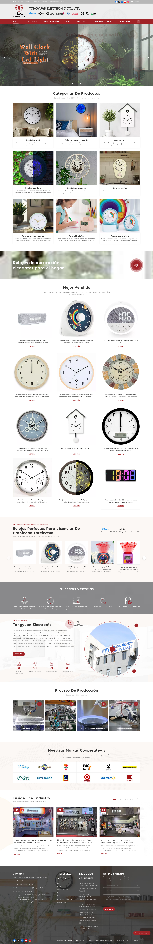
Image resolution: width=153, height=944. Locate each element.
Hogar (16, 21)
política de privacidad (133, 940)
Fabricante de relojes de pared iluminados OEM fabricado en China (87, 912)
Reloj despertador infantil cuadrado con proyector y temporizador (128, 568)
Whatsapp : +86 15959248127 (25, 891)
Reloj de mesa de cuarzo (33, 236)
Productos (31, 21)
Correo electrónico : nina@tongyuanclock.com (50, 1)
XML (124, 940)
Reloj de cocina (120, 188)
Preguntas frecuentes (101, 21)
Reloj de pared (33, 140)
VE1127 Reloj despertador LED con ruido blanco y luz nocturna (121, 342)
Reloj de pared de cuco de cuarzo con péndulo (76, 448)
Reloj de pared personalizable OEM (85, 895)
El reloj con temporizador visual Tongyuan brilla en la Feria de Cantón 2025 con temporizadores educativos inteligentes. (33, 842)
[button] (72, 83)
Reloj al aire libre (33, 188)
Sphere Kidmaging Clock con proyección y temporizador (102, 568)
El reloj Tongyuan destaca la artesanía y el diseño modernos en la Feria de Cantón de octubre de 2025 (74, 841)
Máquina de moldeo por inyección (60, 728)
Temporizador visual (120, 236)
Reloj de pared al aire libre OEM (88, 922)
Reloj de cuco (120, 140)
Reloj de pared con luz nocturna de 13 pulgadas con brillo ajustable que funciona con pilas (76, 501)
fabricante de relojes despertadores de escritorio (88, 884)
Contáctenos (124, 21)
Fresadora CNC (28, 728)
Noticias (81, 21)
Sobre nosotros (51, 21)
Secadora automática (124, 728)
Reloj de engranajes (76, 188)
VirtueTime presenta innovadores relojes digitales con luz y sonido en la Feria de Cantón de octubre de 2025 (117, 842)
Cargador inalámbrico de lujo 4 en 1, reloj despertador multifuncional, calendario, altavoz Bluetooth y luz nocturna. (32, 342)
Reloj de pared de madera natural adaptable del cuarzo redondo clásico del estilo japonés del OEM (88, 903)
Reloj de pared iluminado (76, 140)
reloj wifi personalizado (87, 917)
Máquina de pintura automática (93, 728)
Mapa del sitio (117, 940)
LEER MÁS (32, 346)
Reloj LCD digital (76, 236)
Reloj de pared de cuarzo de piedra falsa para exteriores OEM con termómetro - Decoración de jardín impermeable (121, 396)
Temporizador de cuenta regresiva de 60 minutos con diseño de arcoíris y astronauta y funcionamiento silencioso (76, 342)
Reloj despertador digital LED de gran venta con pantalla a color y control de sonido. (121, 501)
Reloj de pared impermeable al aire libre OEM (88, 927)
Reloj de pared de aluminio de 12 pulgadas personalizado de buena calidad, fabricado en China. (32, 501)
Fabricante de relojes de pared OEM (87, 890)
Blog (68, 21)
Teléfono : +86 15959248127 (22, 1)
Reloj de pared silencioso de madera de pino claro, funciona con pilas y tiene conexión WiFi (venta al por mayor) (76, 396)
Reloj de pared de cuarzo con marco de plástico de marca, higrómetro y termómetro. (121, 449)
